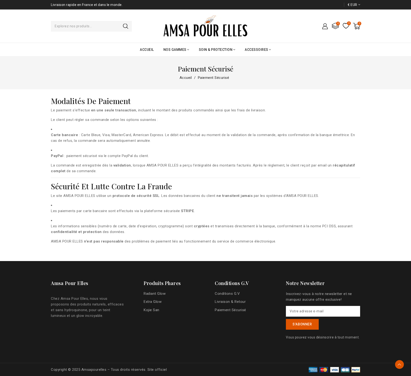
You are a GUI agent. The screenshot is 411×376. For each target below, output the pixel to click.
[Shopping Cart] (356, 26)
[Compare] (335, 26)
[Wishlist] (346, 26)
